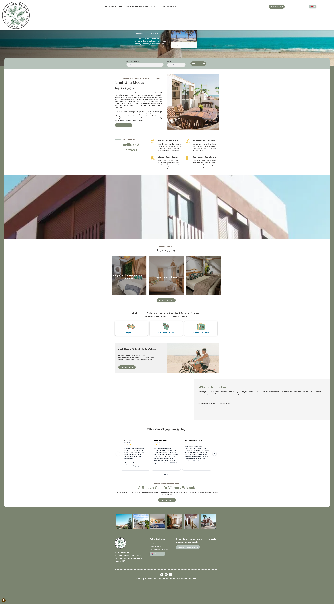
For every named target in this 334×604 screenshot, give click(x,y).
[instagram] (166, 575)
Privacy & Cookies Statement (160, 549)
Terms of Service (155, 547)
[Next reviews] (214, 454)
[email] (170, 575)
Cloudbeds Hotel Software (189, 579)
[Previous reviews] (118, 454)
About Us (153, 544)
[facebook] (161, 575)
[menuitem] (105, 7)
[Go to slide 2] (167, 474)
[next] (218, 275)
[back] (113, 275)
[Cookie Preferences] (4, 600)
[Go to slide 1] (164, 474)
